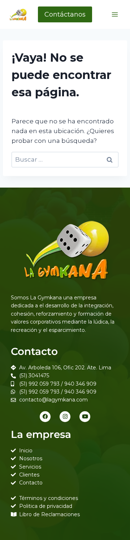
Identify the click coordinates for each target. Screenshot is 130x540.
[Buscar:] (65, 159)
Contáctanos (65, 14)
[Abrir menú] (114, 14)
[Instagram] (65, 416)
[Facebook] (45, 416)
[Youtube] (84, 416)
